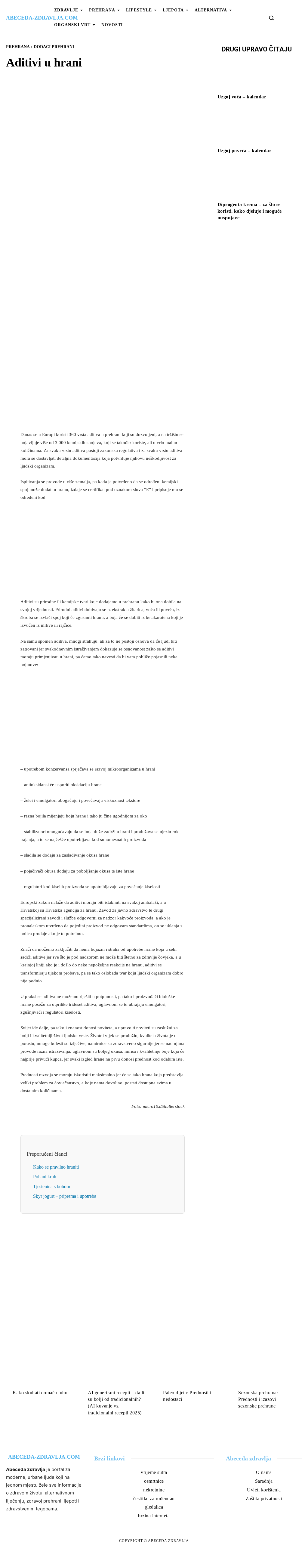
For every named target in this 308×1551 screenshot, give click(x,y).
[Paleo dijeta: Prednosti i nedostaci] (191, 1368)
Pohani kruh (44, 1176)
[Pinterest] (109, 211)
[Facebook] (82, 211)
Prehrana (18, 47)
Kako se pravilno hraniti (56, 1166)
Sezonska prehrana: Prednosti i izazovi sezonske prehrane (258, 1399)
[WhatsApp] (123, 211)
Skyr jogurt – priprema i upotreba (64, 1196)
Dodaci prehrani (54, 47)
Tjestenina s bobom (51, 1186)
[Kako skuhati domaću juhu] (41, 1368)
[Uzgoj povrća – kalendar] (256, 127)
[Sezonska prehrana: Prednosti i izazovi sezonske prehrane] (266, 1368)
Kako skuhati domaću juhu (40, 1392)
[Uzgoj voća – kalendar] (256, 74)
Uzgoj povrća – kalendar (244, 150)
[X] (96, 211)
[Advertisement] (102, 384)
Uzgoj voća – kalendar (241, 96)
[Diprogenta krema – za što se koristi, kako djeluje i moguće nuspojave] (256, 181)
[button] (271, 17)
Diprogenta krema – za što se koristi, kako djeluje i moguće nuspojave (249, 211)
